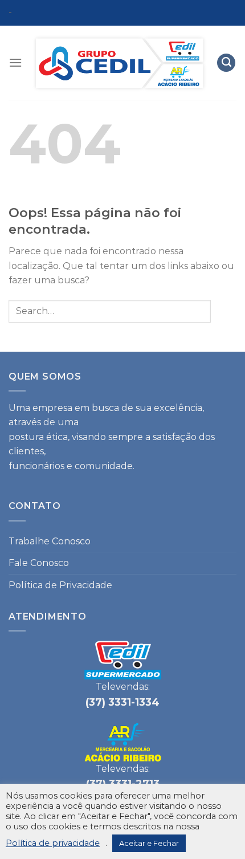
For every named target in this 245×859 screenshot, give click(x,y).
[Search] (226, 63)
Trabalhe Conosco (50, 541)
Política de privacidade (53, 843)
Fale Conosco (39, 562)
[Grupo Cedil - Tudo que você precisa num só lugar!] (119, 62)
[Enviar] (223, 311)
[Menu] (15, 62)
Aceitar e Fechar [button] (149, 843)
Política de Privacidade (60, 585)
